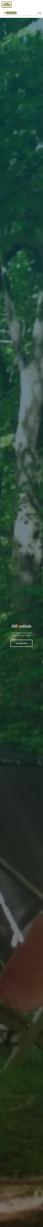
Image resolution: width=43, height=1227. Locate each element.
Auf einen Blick (21, 643)
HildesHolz (9, 12)
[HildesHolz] (6, 4)
